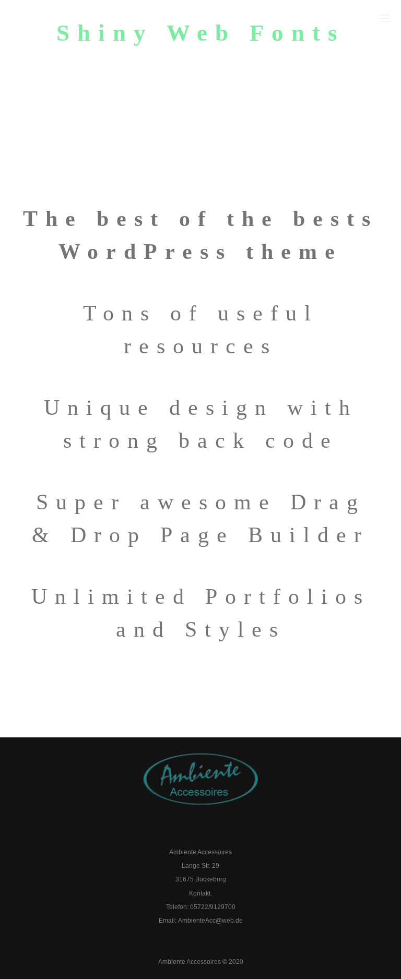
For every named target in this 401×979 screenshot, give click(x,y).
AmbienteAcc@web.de (210, 920)
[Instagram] (212, 832)
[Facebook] (189, 832)
